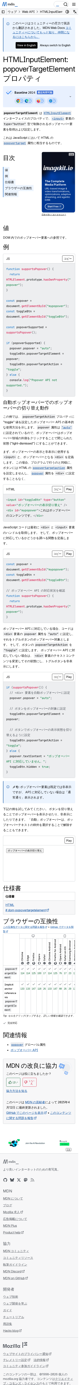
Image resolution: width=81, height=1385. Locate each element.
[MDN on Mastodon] (25, 1180)
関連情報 (11, 194)
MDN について (13, 1198)
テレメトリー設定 (15, 1360)
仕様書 (9, 182)
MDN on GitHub (14, 1278)
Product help (12, 1232)
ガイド (7, 1310)
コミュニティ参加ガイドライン (24, 1366)
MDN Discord (12, 1271)
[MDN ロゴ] (11, 1162)
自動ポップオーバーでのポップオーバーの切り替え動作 (38, 405)
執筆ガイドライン (15, 1264)
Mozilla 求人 (11, 1212)
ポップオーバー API (24, 1050)
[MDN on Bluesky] (12, 1180)
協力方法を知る (16, 1091)
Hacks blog (10, 1331)
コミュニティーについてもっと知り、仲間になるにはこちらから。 (42, 32)
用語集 (7, 1324)
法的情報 (40, 1360)
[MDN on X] (19, 1180)
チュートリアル (13, 1317)
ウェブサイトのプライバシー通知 (25, 1354)
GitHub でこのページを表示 (25, 1113)
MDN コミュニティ (16, 1251)
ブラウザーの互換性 (18, 188)
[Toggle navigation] (74, 4)
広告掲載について (15, 1219)
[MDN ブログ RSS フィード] (32, 1180)
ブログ (7, 1205)
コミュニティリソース (18, 1258)
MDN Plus (10, 1226)
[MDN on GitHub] (5, 1180)
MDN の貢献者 (35, 1102)
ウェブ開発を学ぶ (15, 1303)
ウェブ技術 (10, 1297)
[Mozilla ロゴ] (15, 1345)
